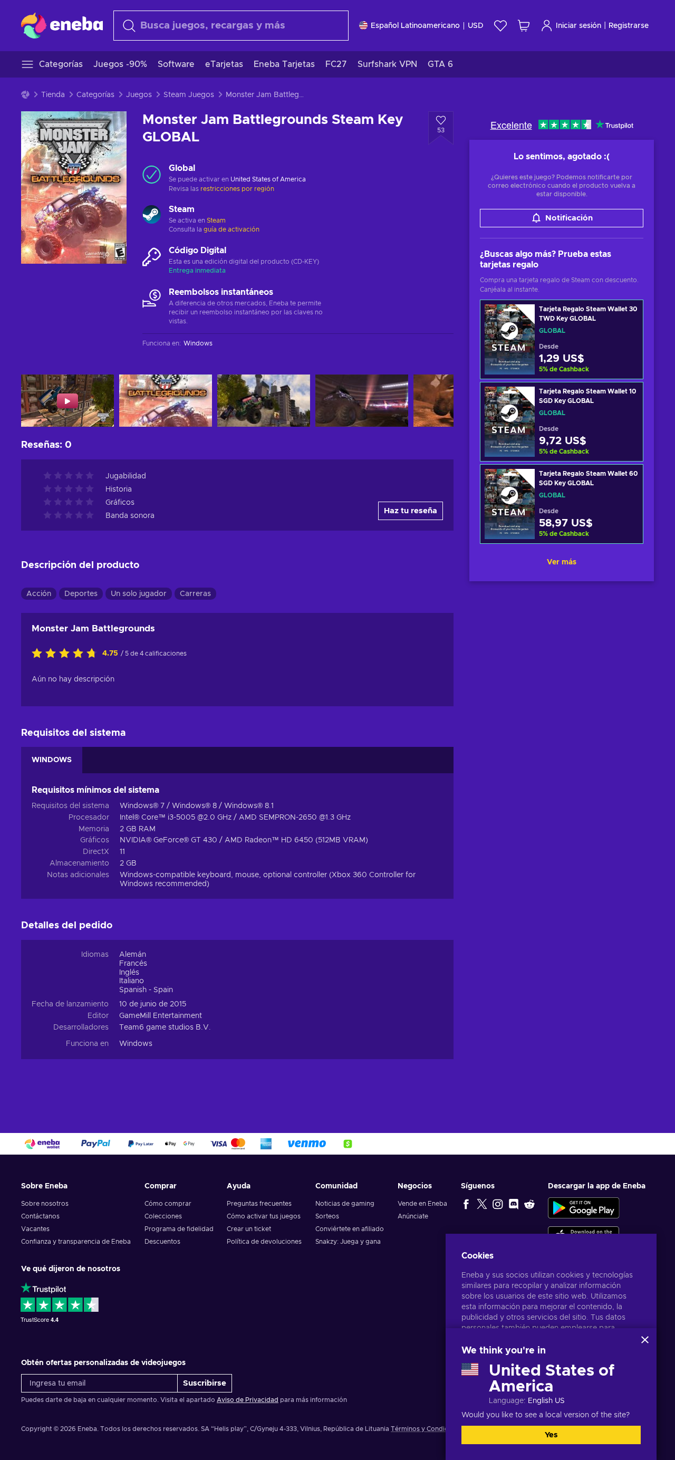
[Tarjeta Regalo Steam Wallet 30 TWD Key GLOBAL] (561, 339)
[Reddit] (529, 1203)
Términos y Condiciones (428, 1429)
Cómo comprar (167, 1203)
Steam (216, 220)
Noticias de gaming (344, 1203)
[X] (482, 1203)
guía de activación (231, 229)
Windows (135, 1044)
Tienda (53, 95)
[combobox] (231, 25)
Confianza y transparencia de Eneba (76, 1241)
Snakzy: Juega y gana (348, 1241)
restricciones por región (237, 189)
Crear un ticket (249, 1229)
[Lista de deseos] (500, 26)
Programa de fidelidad (179, 1229)
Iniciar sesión (578, 26)
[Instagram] (498, 1203)
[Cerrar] (645, 1339)
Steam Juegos (188, 95)
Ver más (561, 562)
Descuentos (162, 1241)
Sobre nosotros (45, 1203)
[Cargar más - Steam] (151, 215)
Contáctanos (40, 1216)
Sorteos (327, 1216)
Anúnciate (413, 1216)
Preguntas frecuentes (259, 1203)
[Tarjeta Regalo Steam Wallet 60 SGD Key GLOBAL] (561, 504)
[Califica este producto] (67, 654)
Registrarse (629, 26)
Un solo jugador (139, 594)
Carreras (195, 594)
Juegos (139, 95)
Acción (38, 594)
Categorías (95, 95)
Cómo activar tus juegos (264, 1216)
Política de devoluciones (264, 1241)
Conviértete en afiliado (349, 1229)
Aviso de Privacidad (247, 1400)
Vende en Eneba (422, 1203)
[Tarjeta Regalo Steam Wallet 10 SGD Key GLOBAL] (561, 421)
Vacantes (35, 1229)
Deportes (81, 594)
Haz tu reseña (410, 511)
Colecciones (163, 1216)
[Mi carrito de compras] (523, 26)
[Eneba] (62, 25)
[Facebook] (466, 1203)
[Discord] (513, 1203)
